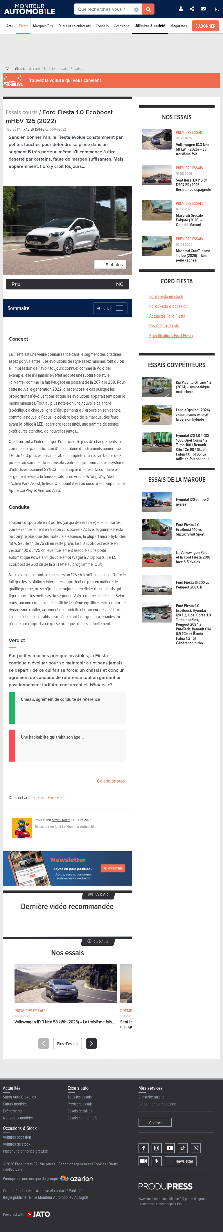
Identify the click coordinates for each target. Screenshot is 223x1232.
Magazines (178, 26)
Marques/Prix (43, 26)
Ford (41, 797)
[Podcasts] (157, 1161)
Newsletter (184, 1161)
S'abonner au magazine (157, 1104)
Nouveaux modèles (18, 1118)
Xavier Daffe (34, 129)
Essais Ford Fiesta (164, 325)
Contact (155, 1123)
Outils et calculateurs (74, 26)
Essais (23, 26)
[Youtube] (170, 1148)
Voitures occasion (17, 1137)
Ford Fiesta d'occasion (168, 306)
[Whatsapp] (196, 1148)
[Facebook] (144, 1148)
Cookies (100, 1164)
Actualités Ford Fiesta (167, 316)
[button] (91, 1043)
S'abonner (205, 26)
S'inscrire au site (152, 1097)
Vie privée (48, 1164)
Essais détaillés (80, 1111)
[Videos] (144, 1161)
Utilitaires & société (149, 26)
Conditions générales (74, 1164)
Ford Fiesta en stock (166, 296)
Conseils (102, 26)
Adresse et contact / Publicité (59, 1190)
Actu (9, 26)
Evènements (13, 1111)
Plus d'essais (67, 1043)
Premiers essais (80, 1104)
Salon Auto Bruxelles (19, 1097)
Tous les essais (80, 1097)
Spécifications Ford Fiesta (171, 335)
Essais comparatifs (83, 1118)
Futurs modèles (15, 1104)
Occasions (121, 26)
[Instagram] (157, 1148)
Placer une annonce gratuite (25, 1151)
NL (217, 9)
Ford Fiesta (57, 797)
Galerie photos (111, 781)
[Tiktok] (183, 1148)
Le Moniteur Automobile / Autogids (61, 1197)
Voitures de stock (16, 1144)
